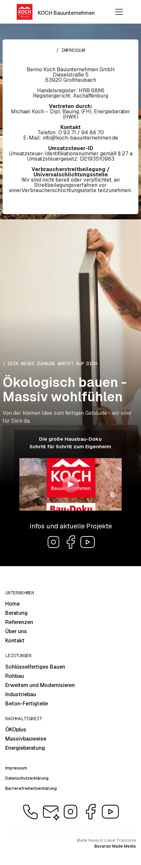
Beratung (16, 613)
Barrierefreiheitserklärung (31, 788)
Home (12, 603)
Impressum (16, 768)
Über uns (16, 631)
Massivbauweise (25, 738)
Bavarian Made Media (115, 846)
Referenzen (19, 622)
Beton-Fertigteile (26, 703)
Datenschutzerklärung (27, 778)
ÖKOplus (15, 729)
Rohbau (14, 676)
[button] (117, 12)
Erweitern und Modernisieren (40, 685)
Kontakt (15, 640)
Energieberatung (25, 747)
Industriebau (20, 694)
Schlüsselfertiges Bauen (35, 666)
